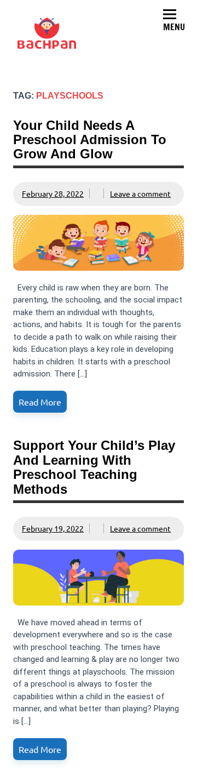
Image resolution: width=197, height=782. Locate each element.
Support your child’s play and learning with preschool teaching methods (94, 467)
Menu (174, 27)
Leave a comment (140, 193)
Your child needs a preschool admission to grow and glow (89, 140)
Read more (40, 401)
